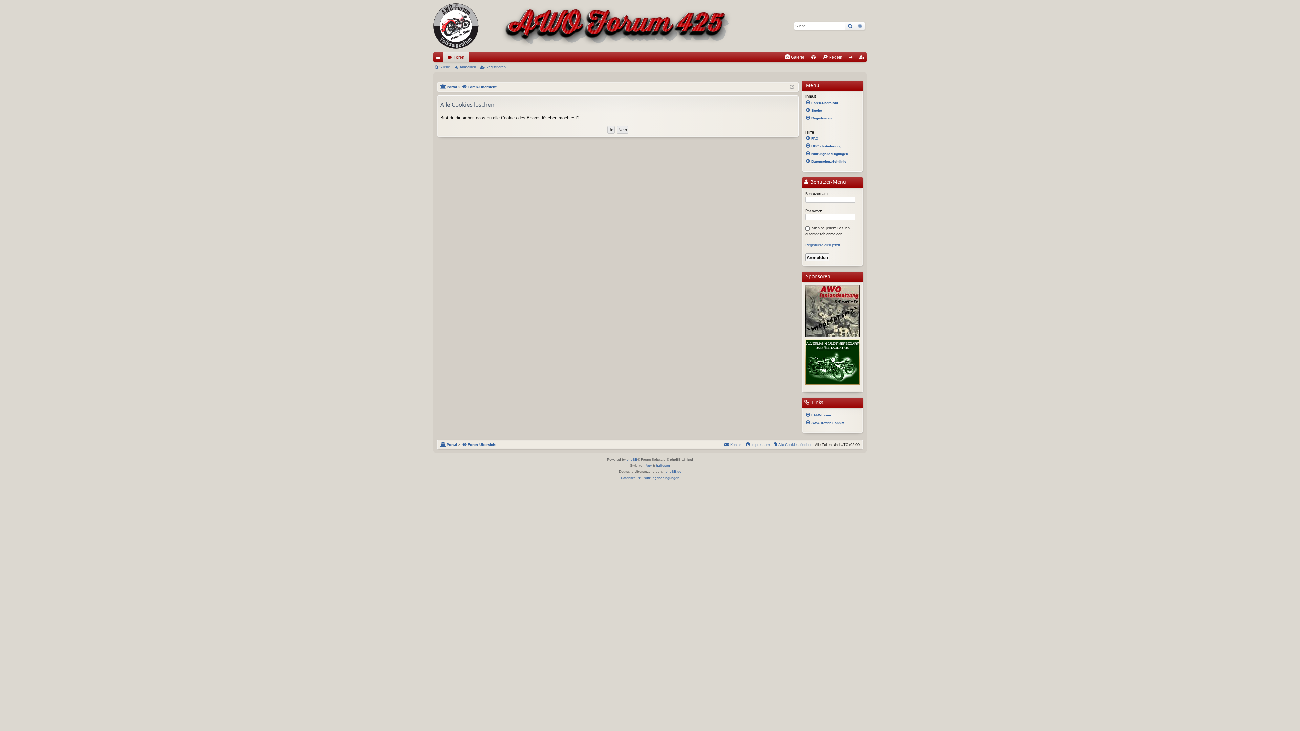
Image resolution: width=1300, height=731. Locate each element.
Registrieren (496, 67)
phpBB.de (673, 471)
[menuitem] (794, 57)
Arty (649, 465)
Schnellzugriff (439, 58)
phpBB (632, 459)
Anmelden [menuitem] (853, 58)
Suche (444, 67)
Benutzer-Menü (827, 182)
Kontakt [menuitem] (736, 445)
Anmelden (468, 67)
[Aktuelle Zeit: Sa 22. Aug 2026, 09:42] (792, 87)
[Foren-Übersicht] (582, 26)
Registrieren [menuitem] (863, 58)
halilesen (663, 465)
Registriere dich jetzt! (822, 245)
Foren (459, 57)
